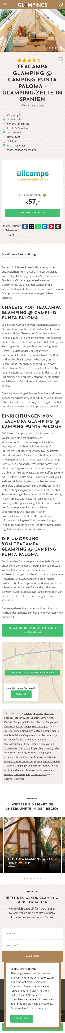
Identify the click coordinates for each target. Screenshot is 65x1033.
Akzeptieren (22, 1019)
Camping (35, 743)
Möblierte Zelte (12, 735)
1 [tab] (24, 878)
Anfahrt (21, 694)
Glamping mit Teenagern (17, 774)
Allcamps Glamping (14, 778)
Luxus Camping (39, 774)
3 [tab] (31, 878)
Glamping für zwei (24, 756)
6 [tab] (40, 878)
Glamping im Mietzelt (31, 730)
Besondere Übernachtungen (18, 739)
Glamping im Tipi (51, 730)
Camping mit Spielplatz (31, 748)
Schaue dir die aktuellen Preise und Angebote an (32, 630)
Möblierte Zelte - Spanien (26, 717)
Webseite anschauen (32, 213)
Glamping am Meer (27, 752)
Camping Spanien (33, 713)
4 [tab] (34, 878)
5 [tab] (37, 878)
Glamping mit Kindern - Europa (20, 761)
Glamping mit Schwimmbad (40, 770)
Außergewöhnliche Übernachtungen (39, 735)
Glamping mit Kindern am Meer (31, 765)
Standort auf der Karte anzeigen (33, 673)
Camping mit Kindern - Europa (29, 722)
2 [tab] (27, 878)
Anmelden (32, 956)
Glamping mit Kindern (45, 756)
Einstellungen (39, 1008)
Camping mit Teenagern (36, 726)
